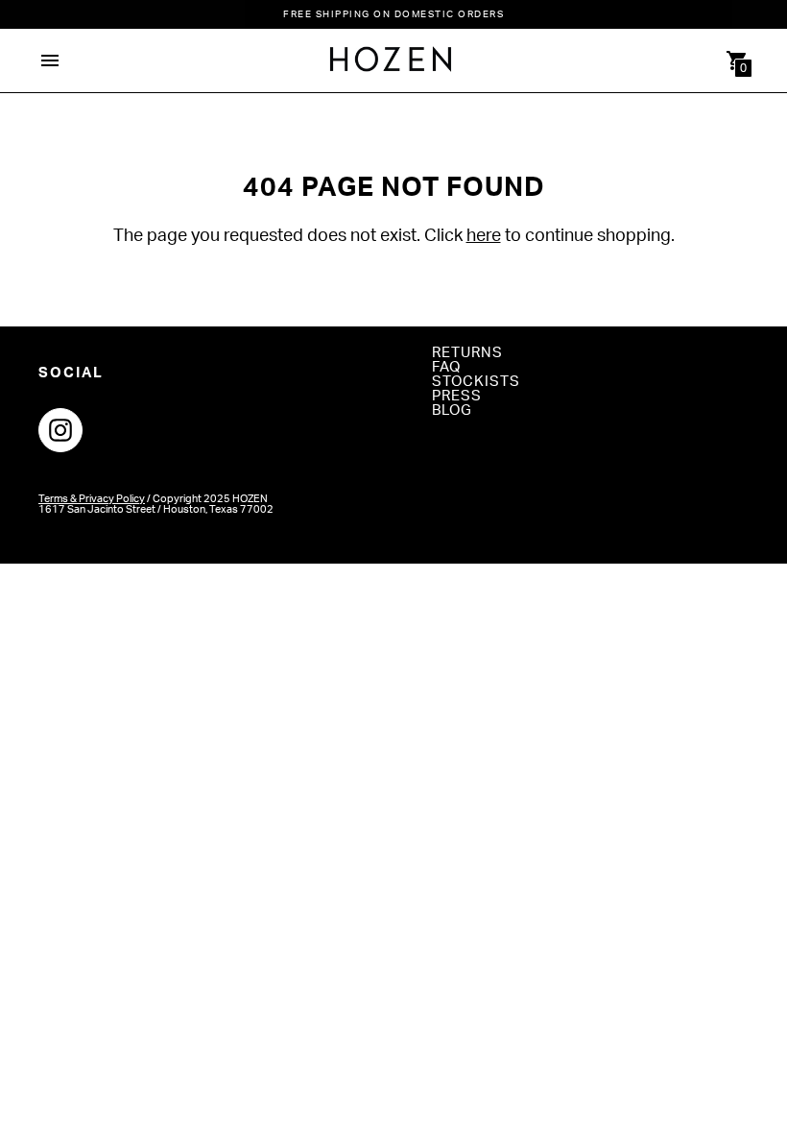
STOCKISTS (476, 381)
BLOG (452, 410)
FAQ (446, 367)
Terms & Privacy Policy (91, 499)
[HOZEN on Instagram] (60, 429)
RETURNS (467, 353)
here (483, 236)
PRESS (457, 396)
